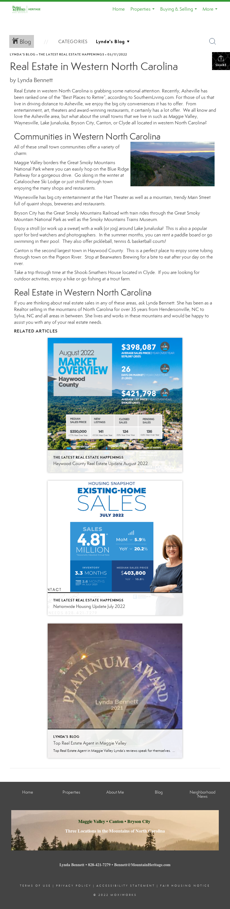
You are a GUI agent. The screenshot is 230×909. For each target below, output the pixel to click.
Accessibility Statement (125, 885)
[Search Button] (212, 41)
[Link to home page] (29, 9)
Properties (143, 11)
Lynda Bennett (160, 303)
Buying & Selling (179, 11)
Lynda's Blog (23, 54)
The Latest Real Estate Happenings (71, 54)
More (211, 11)
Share (221, 65)
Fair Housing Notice (185, 885)
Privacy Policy (73, 885)
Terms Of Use (35, 885)
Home (118, 9)
